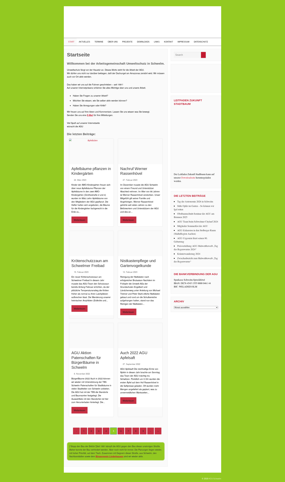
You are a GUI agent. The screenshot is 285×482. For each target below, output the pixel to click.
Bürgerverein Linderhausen (109, 456)
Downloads (143, 42)
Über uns (113, 42)
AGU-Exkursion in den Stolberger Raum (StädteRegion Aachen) (195, 232)
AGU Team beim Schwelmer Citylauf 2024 (197, 221)
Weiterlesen (79, 219)
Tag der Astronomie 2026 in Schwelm (195, 201)
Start (71, 42)
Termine (99, 42)
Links (157, 42)
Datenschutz (201, 42)
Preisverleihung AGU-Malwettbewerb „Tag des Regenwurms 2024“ (196, 247)
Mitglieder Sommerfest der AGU (192, 225)
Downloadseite (188, 177)
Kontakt (168, 42)
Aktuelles (84, 42)
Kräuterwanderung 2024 (188, 253)
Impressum (183, 42)
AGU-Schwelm (215, 479)
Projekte (127, 42)
